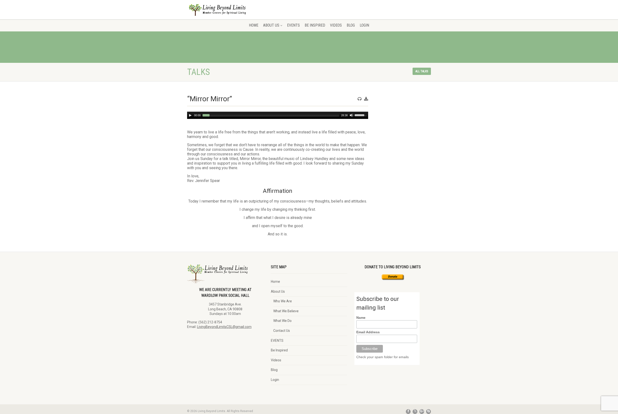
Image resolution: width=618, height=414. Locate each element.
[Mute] (351, 115)
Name (360, 318)
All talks (421, 71)
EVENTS (293, 25)
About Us (271, 25)
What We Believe (286, 311)
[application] (277, 115)
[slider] (361, 115)
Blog (351, 25)
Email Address (368, 332)
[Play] (190, 115)
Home (253, 25)
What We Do (282, 321)
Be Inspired (315, 25)
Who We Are (282, 301)
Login (364, 25)
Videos (336, 25)
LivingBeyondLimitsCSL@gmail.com (224, 327)
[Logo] (225, 13)
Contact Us (281, 331)
